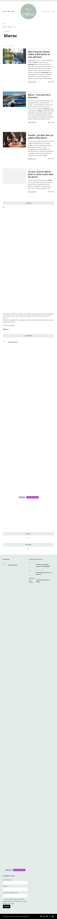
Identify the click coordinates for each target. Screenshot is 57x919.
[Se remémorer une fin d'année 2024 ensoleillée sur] (11, 467)
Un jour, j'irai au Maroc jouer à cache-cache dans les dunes (40, 174)
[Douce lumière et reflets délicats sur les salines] (28, 476)
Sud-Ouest (42, 570)
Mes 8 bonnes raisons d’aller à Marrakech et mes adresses (39, 54)
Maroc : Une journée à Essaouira (39, 96)
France (37, 570)
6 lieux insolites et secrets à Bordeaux (44, 573)
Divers (43, 169)
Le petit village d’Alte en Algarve (43, 580)
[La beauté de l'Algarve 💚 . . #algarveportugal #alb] (46, 422)
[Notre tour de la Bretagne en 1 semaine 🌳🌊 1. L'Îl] (11, 438)
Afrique (44, 49)
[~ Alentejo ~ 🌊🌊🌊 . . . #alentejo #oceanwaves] (28, 392)
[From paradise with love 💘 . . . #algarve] (11, 347)
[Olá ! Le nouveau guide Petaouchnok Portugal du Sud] (46, 367)
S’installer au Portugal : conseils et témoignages (43, 565)
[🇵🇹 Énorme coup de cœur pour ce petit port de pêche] (46, 404)
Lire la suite (32, 82)
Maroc (49, 49)
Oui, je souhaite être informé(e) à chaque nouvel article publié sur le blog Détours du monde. (15, 901)
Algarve (38, 562)
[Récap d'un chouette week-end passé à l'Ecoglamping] (28, 353)
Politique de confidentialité (22, 916)
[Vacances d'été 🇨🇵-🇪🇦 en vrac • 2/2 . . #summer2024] (46, 467)
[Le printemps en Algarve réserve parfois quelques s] (11, 394)
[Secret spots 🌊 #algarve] (28, 420)
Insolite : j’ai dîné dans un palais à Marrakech (40, 136)
